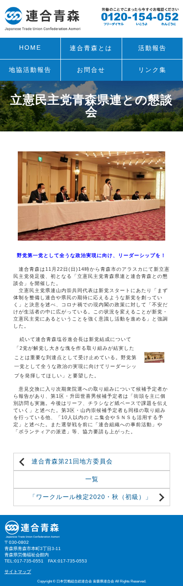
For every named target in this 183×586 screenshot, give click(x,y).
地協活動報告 (30, 70)
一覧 (92, 479)
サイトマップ (17, 571)
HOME (30, 47)
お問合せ (91, 70)
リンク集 (152, 70)
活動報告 (152, 48)
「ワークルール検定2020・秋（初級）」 (90, 497)
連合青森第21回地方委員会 (72, 461)
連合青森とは (91, 48)
